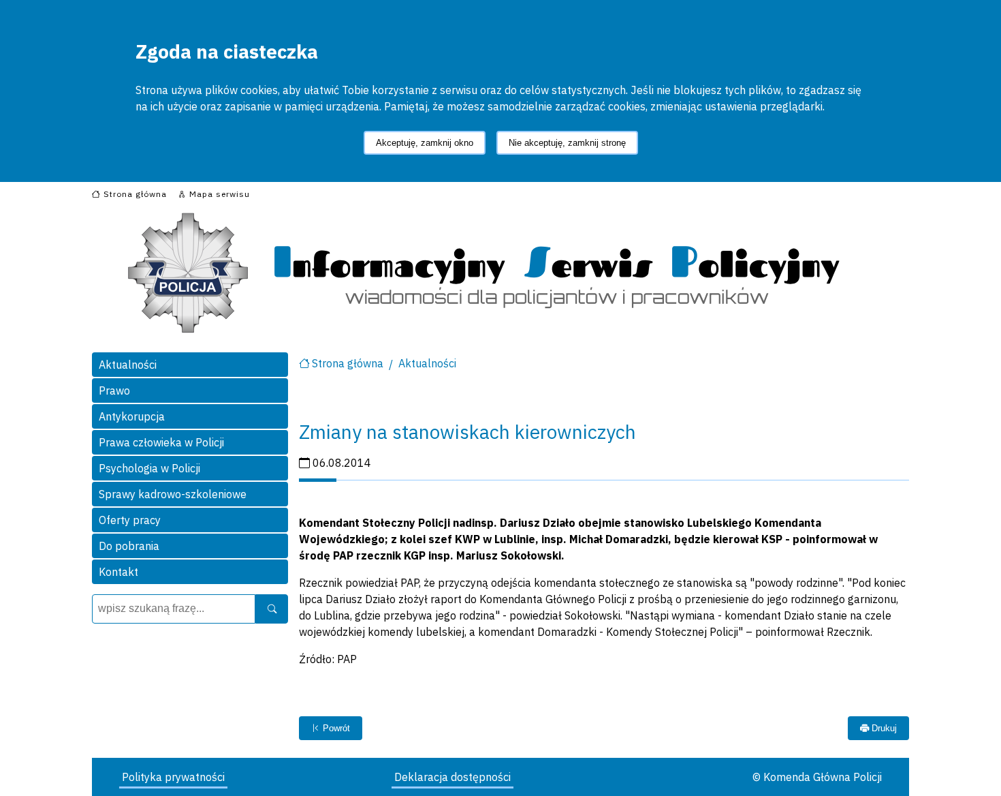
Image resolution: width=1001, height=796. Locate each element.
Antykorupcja (132, 416)
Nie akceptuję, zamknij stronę (567, 143)
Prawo (114, 390)
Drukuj (883, 728)
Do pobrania (129, 546)
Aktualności (128, 364)
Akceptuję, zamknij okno (424, 143)
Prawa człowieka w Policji (161, 442)
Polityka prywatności (173, 777)
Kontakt (118, 572)
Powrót (335, 728)
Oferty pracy (130, 520)
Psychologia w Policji (149, 468)
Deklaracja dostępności (452, 777)
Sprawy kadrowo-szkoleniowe (173, 494)
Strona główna (347, 363)
